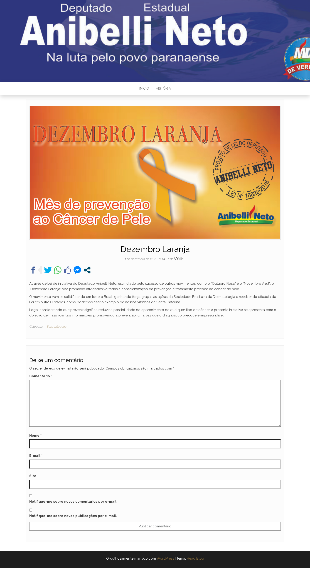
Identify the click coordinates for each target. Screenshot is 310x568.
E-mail (35, 456)
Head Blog (195, 558)
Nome (35, 435)
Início (144, 88)
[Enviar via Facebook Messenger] (77, 270)
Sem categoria (56, 326)
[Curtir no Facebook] (67, 270)
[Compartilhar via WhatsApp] (58, 270)
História (163, 88)
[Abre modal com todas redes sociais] (87, 270)
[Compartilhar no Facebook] (33, 270)
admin (179, 259)
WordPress (165, 558)
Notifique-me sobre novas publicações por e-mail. (73, 516)
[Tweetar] (48, 270)
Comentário (40, 376)
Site (32, 476)
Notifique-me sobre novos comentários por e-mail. (73, 501)
